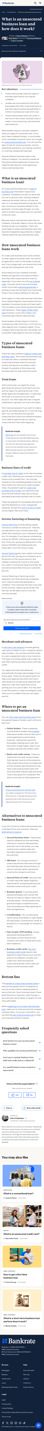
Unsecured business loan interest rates (20, 790)
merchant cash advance (14, 647)
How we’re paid (28, 1370)
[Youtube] (20, 1423)
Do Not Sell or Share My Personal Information (17, 1412)
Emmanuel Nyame (34, 38)
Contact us (27, 1383)
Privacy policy (6, 1404)
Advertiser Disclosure (36, 9)
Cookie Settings (7, 1408)
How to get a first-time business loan (15, 1276)
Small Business (11, 12)
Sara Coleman (22, 36)
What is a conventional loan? (18, 1193)
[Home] (9, 3)
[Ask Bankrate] (38, 1425)
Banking (4, 1374)
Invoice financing (9, 553)
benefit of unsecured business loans (22, 983)
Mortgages (5, 1370)
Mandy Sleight (11, 1326)
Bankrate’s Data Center (10, 1387)
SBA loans (9, 435)
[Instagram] (11, 1423)
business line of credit (13, 473)
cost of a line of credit (31, 508)
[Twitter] (7, 1423)
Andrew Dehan (11, 1198)
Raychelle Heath (11, 1238)
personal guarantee (27, 287)
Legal (4, 1400)
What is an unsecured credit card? (21, 1234)
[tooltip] (36, 1083)
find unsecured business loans (22, 717)
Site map (26, 1374)
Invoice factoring (9, 525)
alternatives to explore (11, 832)
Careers (26, 1379)
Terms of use (6, 1417)
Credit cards (6, 1379)
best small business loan (23, 1015)
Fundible (35, 731)
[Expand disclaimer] (41, 51)
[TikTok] (24, 1423)
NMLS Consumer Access (10, 1349)
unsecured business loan (15, 142)
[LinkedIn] (16, 1423)
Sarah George (10, 1282)
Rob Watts (13, 38)
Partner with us (28, 1387)
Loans (3, 12)
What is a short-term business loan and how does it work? (21, 1320)
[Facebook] (3, 1423)
